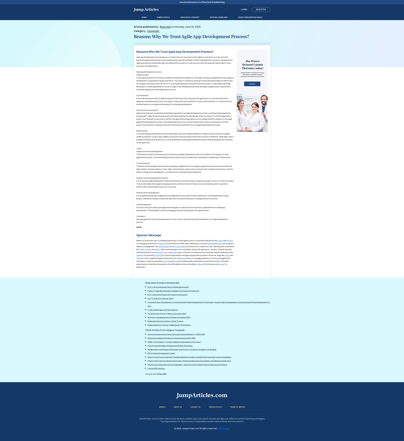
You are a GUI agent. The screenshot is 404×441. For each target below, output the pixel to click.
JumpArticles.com (202, 395)
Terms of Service (237, 407)
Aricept (221, 264)
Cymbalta (199, 264)
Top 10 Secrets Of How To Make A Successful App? (167, 314)
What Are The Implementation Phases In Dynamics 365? (169, 317)
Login (244, 9)
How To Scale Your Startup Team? (161, 298)
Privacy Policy (215, 407)
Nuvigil (176, 261)
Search (162, 407)
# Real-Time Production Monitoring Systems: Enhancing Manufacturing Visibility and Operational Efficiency (189, 361)
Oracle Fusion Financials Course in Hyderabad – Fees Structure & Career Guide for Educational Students (187, 365)
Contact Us (195, 407)
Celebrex (140, 255)
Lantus (220, 243)
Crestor (230, 240)
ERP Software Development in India (161, 353)
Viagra (227, 255)
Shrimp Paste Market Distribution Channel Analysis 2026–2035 (171, 338)
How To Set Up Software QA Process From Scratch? (168, 295)
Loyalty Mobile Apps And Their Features (163, 310)
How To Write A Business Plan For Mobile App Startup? (168, 287)
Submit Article (163, 17)
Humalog (210, 243)
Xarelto (175, 252)
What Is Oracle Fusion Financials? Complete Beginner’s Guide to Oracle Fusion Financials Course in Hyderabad (189, 357)
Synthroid (158, 255)
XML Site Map (223, 428)
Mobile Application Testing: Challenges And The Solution (169, 325)
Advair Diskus (164, 246)
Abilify (157, 249)
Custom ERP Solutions (156, 368)
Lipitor (220, 240)
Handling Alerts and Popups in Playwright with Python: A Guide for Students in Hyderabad (182, 349)
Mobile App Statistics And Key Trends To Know (165, 321)
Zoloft (141, 249)
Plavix (165, 252)
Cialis (138, 258)
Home (144, 17)
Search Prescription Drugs (250, 17)
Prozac (148, 249)
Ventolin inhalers (179, 246)
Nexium (162, 243)
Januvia (183, 258)
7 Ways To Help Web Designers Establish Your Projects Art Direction (173, 291)
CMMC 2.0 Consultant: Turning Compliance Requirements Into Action (174, 342)
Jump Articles (146, 9)
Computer (153, 31)
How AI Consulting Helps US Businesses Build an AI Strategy (170, 346)
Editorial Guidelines (219, 17)
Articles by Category (189, 17)
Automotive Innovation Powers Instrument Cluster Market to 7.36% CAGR (176, 334)
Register (261, 9)
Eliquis (160, 252)
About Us (178, 407)
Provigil (167, 261)
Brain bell (165, 26)
